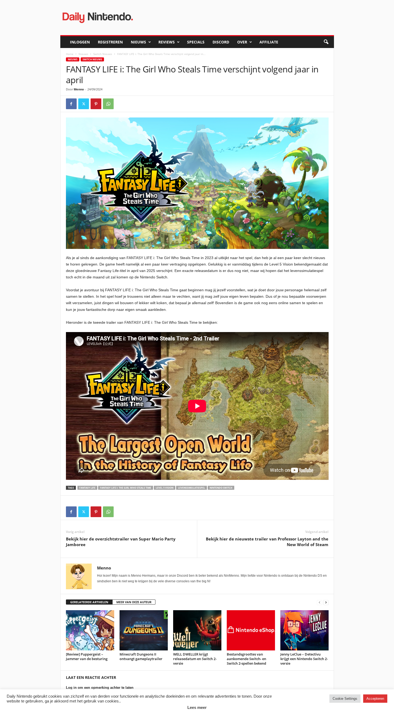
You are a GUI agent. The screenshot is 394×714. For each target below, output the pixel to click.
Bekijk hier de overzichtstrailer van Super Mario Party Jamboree (121, 541)
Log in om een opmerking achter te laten (99, 688)
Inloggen (80, 42)
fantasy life (87, 488)
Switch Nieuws (102, 54)
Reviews (166, 42)
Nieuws (138, 42)
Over (242, 42)
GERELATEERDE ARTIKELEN (89, 602)
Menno (79, 89)
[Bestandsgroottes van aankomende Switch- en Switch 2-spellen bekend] (251, 630)
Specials (196, 42)
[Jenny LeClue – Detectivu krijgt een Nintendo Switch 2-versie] (304, 630)
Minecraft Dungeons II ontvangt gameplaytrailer (141, 656)
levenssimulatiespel (191, 488)
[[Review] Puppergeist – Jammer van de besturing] (90, 630)
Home (69, 54)
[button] (326, 42)
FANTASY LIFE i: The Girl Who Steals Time (125, 488)
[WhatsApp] (108, 103)
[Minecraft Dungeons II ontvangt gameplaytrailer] (144, 630)
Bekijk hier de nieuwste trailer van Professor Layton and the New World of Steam (267, 541)
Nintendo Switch (221, 488)
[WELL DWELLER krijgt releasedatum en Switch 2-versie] (197, 630)
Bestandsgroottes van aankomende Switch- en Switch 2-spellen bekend (246, 659)
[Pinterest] (96, 103)
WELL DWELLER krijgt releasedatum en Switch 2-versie (195, 659)
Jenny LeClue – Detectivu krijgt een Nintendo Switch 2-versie (304, 659)
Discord (221, 42)
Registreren (110, 42)
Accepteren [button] (375, 699)
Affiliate (268, 42)
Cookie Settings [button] (345, 699)
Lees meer (197, 707)
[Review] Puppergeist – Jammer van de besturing (86, 656)
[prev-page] (319, 602)
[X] (83, 103)
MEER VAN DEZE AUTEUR (133, 602)
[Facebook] (71, 103)
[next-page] (326, 602)
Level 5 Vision (164, 488)
